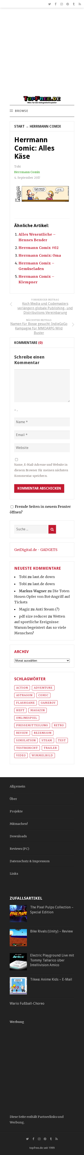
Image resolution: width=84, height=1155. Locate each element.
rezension (42, 732)
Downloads (18, 836)
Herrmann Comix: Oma (40, 255)
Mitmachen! (19, 824)
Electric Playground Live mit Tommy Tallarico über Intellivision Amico (52, 960)
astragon (24, 695)
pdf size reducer (33, 616)
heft (20, 710)
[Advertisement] (42, 54)
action (22, 687)
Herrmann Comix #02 (39, 248)
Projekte (16, 811)
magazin (37, 710)
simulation (26, 740)
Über (13, 799)
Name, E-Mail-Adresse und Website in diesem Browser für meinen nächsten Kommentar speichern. (41, 470)
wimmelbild (42, 755)
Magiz (24, 609)
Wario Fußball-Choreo (27, 1003)
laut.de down (44, 577)
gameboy (48, 702)
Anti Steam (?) (47, 609)
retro (59, 725)
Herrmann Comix (45, 126)
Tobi (23, 577)
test (62, 740)
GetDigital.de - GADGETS (35, 550)
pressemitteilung (32, 725)
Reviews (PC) (19, 849)
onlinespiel (26, 717)
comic (43, 695)
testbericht (27, 747)
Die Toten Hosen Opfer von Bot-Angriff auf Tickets (42, 596)
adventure (43, 687)
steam (47, 740)
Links (14, 874)
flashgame (25, 702)
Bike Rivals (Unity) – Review (51, 931)
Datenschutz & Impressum (30, 861)
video (21, 755)
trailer (50, 747)
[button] (21, 111)
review (22, 732)
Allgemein (17, 786)
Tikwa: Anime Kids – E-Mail (51, 979)
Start (19, 126)
